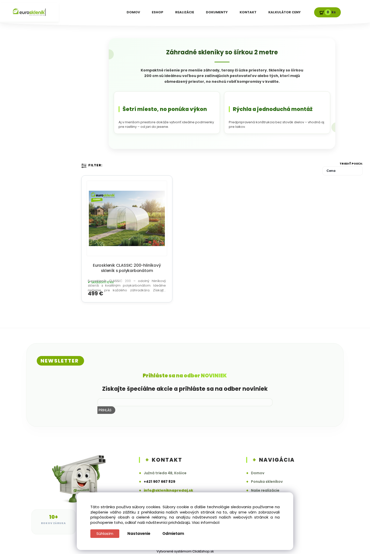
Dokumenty (217, 12)
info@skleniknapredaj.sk (168, 490)
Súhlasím (104, 533)
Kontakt (248, 12)
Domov (133, 12)
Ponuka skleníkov (264, 481)
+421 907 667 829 (159, 481)
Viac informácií (205, 522)
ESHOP (157, 12)
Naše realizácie (262, 490)
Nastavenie (138, 533)
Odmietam (173, 533)
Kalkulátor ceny (284, 12)
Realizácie (184, 12)
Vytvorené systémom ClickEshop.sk (185, 551)
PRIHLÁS (105, 410)
